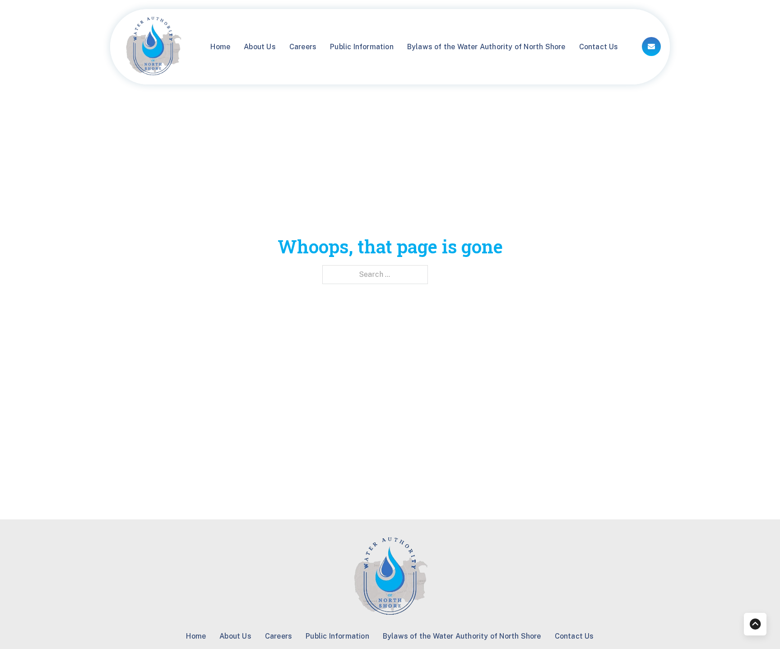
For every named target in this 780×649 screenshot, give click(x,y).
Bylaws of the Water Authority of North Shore (486, 46)
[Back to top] (755, 624)
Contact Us (598, 46)
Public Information (362, 46)
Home (220, 46)
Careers (302, 46)
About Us (260, 46)
